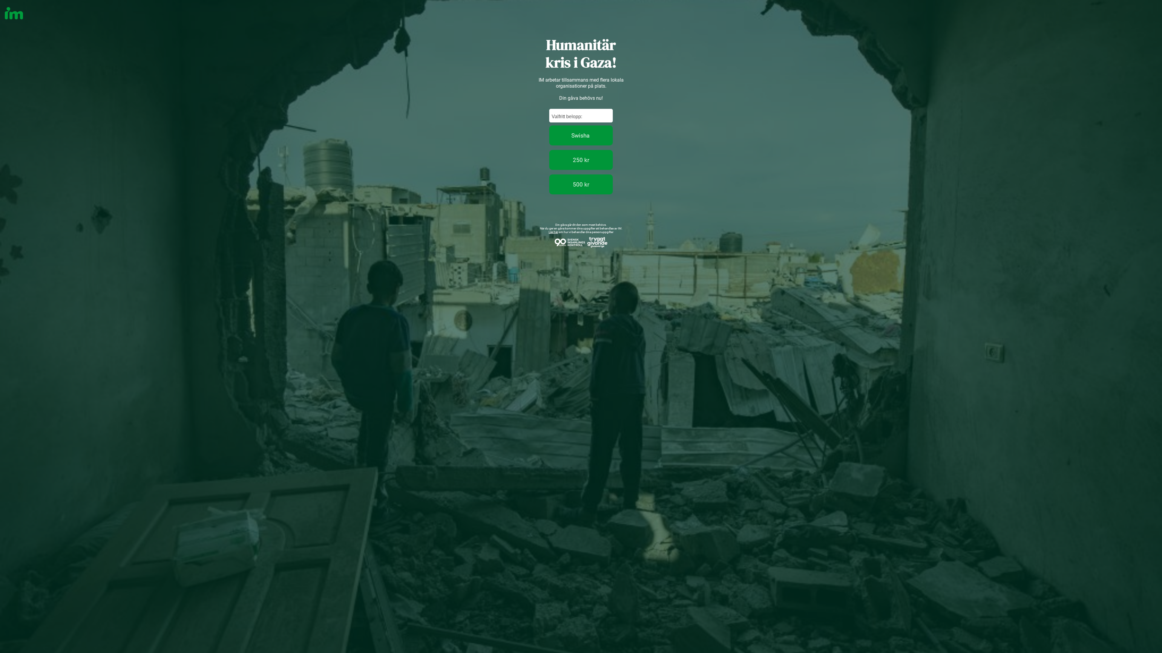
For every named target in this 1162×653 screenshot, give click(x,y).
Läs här (553, 232)
